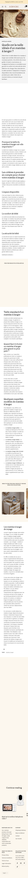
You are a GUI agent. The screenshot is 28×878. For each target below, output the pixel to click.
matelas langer (6, 41)
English (4, 873)
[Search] (5, 6)
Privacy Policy (5, 855)
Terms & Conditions (7, 858)
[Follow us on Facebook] (17, 863)
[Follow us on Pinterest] (24, 863)
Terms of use (5, 860)
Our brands (19, 838)
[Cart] (25, 6)
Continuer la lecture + (7, 254)
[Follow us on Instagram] (21, 863)
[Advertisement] (14, 101)
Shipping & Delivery (21, 830)
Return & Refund (20, 833)
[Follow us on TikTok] (17, 866)
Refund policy (5, 866)
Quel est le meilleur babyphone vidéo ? (12, 818)
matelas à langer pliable (14, 536)
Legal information (6, 863)
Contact (18, 836)
